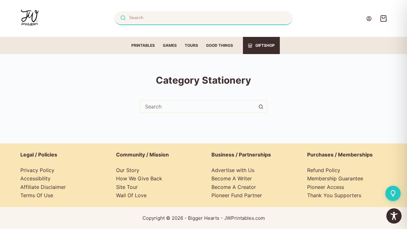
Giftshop (265, 45)
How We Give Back (139, 178)
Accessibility (35, 178)
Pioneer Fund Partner (236, 195)
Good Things (219, 45)
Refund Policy (323, 170)
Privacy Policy (37, 170)
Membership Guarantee (335, 178)
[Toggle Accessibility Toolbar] (394, 216)
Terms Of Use (36, 195)
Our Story (127, 170)
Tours (191, 45)
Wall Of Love (131, 195)
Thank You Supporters (334, 195)
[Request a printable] (393, 193)
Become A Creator (233, 187)
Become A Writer (231, 178)
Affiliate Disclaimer (43, 187)
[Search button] (261, 107)
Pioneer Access (325, 187)
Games (170, 45)
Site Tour (127, 187)
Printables (143, 45)
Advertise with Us (232, 170)
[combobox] (197, 106)
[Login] (369, 18)
